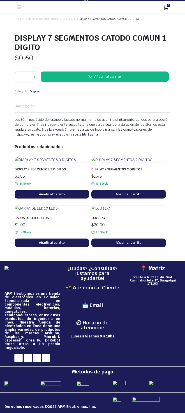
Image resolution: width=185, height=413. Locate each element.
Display (67, 19)
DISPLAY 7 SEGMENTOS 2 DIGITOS (116, 169)
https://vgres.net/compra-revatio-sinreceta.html (52, 134)
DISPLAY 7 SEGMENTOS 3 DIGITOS (40, 169)
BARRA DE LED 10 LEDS (32, 218)
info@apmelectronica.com (92, 313)
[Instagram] (28, 358)
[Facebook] (18, 358)
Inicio (18, 19)
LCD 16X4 (98, 218)
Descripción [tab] (25, 106)
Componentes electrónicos (42, 19)
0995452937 (92, 296)
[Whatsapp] (46, 358)
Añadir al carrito (107, 76)
